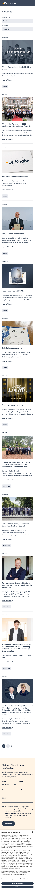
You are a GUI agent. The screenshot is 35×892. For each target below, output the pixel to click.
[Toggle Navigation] (31, 3)
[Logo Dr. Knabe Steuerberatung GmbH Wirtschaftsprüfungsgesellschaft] (9, 3)
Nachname (22, 790)
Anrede (4, 781)
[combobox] (17, 21)
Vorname (5, 790)
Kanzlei (5, 86)
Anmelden (8, 824)
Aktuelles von (6, 17)
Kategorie (5, 25)
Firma (21, 781)
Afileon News (6, 486)
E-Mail (4, 798)
